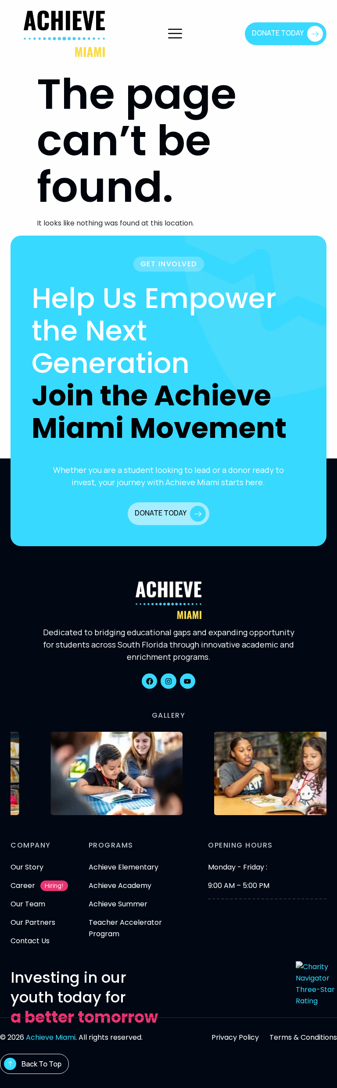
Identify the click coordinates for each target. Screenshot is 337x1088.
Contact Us (30, 941)
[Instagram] (168, 681)
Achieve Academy (120, 885)
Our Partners (33, 922)
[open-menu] (175, 34)
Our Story (27, 867)
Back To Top (41, 1064)
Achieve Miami (50, 1037)
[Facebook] (149, 681)
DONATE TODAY (278, 33)
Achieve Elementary (123, 867)
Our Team (28, 904)
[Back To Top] (10, 1064)
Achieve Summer (118, 904)
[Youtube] (187, 681)
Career (23, 885)
